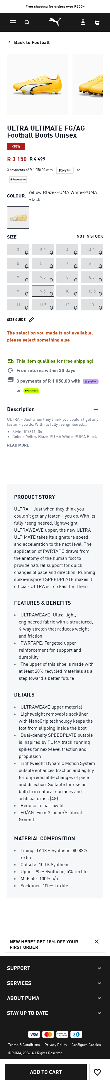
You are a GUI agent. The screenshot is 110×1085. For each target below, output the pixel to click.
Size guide (16, 319)
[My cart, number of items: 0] (97, 22)
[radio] (18, 217)
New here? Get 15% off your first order (44, 944)
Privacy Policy (56, 1044)
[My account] (83, 22)
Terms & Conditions (24, 1044)
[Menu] (13, 22)
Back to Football (32, 42)
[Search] (27, 22)
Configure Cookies (86, 1044)
